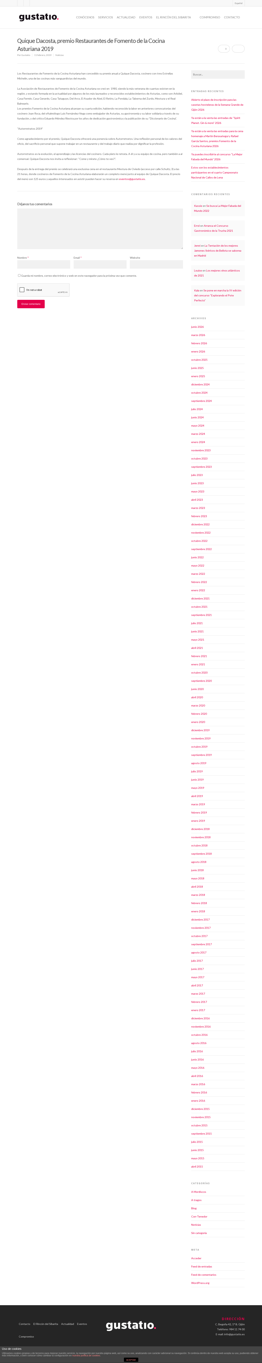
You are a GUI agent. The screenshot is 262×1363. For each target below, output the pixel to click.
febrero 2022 (199, 582)
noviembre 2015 (201, 1117)
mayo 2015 (197, 1158)
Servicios (105, 17)
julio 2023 (197, 475)
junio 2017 (197, 969)
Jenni (197, 245)
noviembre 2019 (201, 738)
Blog (194, 1208)
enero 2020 (198, 722)
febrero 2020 (199, 713)
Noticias (59, 55)
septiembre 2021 (201, 614)
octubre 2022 (199, 540)
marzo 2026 (198, 335)
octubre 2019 (199, 746)
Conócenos (85, 17)
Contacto (232, 17)
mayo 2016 (197, 1067)
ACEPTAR (131, 1360)
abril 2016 (197, 1076)
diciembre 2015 (200, 1108)
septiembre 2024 (201, 400)
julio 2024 (197, 409)
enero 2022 (198, 590)
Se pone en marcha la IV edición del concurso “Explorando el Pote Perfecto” (217, 295)
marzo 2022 (198, 573)
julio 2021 (197, 623)
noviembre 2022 (201, 532)
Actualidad (126, 17)
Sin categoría (199, 1233)
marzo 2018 (198, 894)
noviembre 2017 (201, 927)
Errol (197, 225)
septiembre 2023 (201, 466)
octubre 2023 (199, 458)
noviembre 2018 (201, 837)
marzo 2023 (198, 507)
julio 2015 (197, 1141)
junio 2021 (197, 631)
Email (78, 257)
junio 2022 (197, 557)
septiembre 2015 (201, 1133)
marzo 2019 (198, 804)
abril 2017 (197, 985)
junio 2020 (197, 689)
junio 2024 (197, 417)
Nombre (23, 257)
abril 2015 (197, 1166)
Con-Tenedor (199, 1216)
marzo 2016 (198, 1084)
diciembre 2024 (200, 384)
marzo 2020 (198, 705)
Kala (196, 290)
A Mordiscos (198, 1191)
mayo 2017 (197, 977)
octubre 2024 (199, 392)
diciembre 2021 (200, 598)
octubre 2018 (199, 845)
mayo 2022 (197, 565)
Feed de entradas (201, 1266)
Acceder (196, 1258)
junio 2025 (197, 368)
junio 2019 (197, 779)
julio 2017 (197, 960)
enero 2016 (198, 1100)
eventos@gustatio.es (132, 179)
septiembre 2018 (201, 853)
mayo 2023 (197, 491)
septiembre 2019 (201, 754)
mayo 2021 (197, 639)
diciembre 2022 (200, 524)
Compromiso (210, 17)
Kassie (198, 205)
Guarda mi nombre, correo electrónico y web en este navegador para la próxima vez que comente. (79, 275)
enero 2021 (198, 664)
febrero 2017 (199, 1001)
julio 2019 (197, 771)
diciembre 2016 (200, 1018)
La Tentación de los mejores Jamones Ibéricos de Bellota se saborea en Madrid (217, 250)
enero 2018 (198, 911)
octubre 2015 (199, 1125)
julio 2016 (197, 1051)
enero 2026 (198, 351)
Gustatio (25, 55)
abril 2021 (197, 647)
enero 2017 (198, 1010)
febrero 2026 (199, 343)
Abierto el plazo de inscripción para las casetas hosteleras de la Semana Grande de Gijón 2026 (217, 104)
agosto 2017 (198, 952)
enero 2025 (198, 376)
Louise (198, 270)
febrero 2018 (199, 903)
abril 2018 (197, 886)
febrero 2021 (199, 656)
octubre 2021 (199, 606)
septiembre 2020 (201, 680)
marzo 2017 (198, 993)
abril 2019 (197, 796)
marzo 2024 (198, 433)
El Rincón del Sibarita (173, 17)
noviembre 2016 (201, 1026)
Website (135, 257)
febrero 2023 (199, 516)
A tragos (196, 1200)
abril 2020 (197, 697)
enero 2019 (198, 820)
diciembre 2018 (200, 829)
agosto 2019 (198, 763)
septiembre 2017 (201, 944)
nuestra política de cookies (86, 1355)
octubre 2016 (199, 1034)
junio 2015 (197, 1150)
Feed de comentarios (203, 1274)
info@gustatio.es (234, 1334)
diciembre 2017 (200, 919)
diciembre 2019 (200, 730)
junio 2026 (197, 326)
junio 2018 (197, 870)
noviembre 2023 (201, 450)
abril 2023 (197, 499)
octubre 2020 (199, 672)
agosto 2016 (198, 1043)
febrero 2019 (199, 812)
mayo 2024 (197, 425)
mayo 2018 (197, 878)
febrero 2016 (199, 1092)
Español (238, 3)
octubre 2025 (199, 359)
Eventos (145, 17)
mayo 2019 (197, 787)
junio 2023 (197, 483)
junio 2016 (197, 1059)
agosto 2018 (198, 861)
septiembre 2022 (201, 549)
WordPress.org (200, 1283)
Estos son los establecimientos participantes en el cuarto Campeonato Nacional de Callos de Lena (214, 172)
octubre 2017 (199, 936)
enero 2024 (198, 442)
